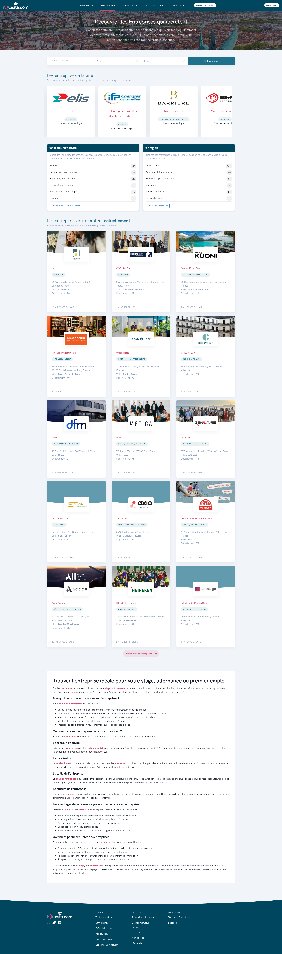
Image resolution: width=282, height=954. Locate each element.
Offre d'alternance (104, 928)
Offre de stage (102, 922)
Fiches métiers (153, 5)
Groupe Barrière (122, 111)
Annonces (86, 5)
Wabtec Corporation (174, 111)
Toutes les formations (179, 917)
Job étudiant (101, 933)
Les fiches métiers (104, 939)
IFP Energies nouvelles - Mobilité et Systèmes (70, 113)
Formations (129, 5)
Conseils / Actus (180, 5)
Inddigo (225, 111)
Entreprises (107, 5)
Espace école (175, 922)
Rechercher (213, 60)
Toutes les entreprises (143, 917)
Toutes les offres (103, 917)
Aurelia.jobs (138, 937)
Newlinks (136, 932)
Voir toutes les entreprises (139, 653)
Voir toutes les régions (158, 206)
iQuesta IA (137, 943)
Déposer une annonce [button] (205, 5)
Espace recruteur (140, 922)
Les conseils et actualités (107, 944)
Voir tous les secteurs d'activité (66, 206)
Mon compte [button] (271, 5)
